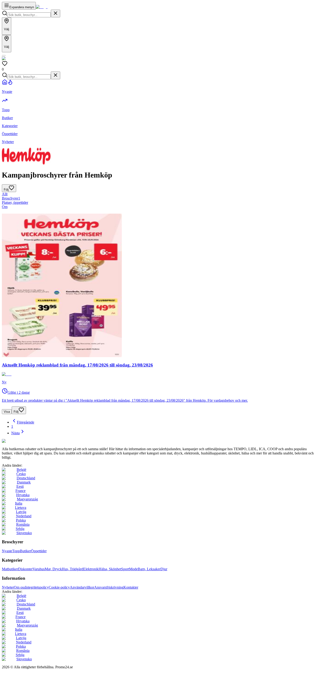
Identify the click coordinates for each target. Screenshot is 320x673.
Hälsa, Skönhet (110, 569)
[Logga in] (4, 55)
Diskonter (25, 569)
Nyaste (7, 551)
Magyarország (27, 499)
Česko (21, 474)
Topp (16, 551)
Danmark (24, 482)
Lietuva (20, 508)
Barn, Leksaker (149, 569)
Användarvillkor (82, 587)
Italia (18, 503)
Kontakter (130, 587)
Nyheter (8, 587)
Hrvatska (23, 495)
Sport (125, 569)
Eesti (20, 486)
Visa (7, 411)
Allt (4, 194)
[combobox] (29, 14)
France (20, 491)
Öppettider (39, 551)
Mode (133, 569)
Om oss (19, 587)
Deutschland (26, 478)
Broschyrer (11, 198)
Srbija (20, 529)
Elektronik (91, 569)
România (23, 524)
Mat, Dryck (53, 569)
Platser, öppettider (15, 202)
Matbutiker (10, 569)
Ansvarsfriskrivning (108, 587)
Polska (21, 520)
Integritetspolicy (37, 587)
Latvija (21, 512)
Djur (163, 569)
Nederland (23, 516)
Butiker (25, 551)
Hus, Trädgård (72, 569)
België (21, 470)
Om (4, 207)
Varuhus (39, 569)
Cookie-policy (59, 587)
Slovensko (24, 533)
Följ (16, 411)
